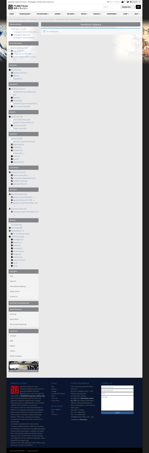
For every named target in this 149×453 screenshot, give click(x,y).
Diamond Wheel (20, 184)
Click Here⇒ (83, 419)
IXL (15, 263)
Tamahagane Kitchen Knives (24, 32)
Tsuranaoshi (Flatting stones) (24, 178)
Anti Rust (13, 314)
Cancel (53, 396)
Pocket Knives (19, 125)
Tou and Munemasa (21, 234)
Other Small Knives (21, 106)
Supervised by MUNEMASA (17, 451)
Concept (13, 336)
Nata (16, 98)
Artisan (41, 19)
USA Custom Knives (21, 120)
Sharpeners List (18, 172)
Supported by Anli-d (32, 451)
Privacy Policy (55, 401)
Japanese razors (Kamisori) (24, 141)
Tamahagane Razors (21, 35)
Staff (11, 341)
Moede (17, 242)
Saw (15, 159)
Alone (16, 156)
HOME (11, 14)
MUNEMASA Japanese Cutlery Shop (33, 396)
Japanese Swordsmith (62, 19)
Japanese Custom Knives (23, 122)
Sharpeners (112, 14)
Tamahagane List (18, 29)
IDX (15, 266)
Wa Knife (70, 14)
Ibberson (17, 257)
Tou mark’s (16, 225)
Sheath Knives (19, 128)
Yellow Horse (19, 260)
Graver (17, 147)
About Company (15, 356)
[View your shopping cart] (123, 2)
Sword (57, 14)
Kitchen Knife (42, 14)
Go (138, 7)
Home (10, 19)
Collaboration (17, 231)
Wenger (17, 254)
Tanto (16, 76)
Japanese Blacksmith (22, 200)
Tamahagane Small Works (23, 38)
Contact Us (14, 296)
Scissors (17, 153)
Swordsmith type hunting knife (25, 103)
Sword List (16, 70)
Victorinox (18, 251)
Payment (13, 281)
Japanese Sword (20, 73)
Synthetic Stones (20, 181)
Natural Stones (20, 175)
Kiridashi (17, 150)
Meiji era (18, 51)
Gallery (12, 346)
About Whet (14, 319)
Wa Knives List (18, 89)
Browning (17, 248)
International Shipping (58, 393)
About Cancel (14, 291)
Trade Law (54, 398)
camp (125, 14)
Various (96, 14)
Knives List (17, 117)
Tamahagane (24, 14)
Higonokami (18, 144)
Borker (16, 245)
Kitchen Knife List (19, 48)
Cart (52, 412)
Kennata (17, 101)
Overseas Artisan (18, 209)
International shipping (17, 286)
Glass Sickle (18, 162)
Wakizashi (17, 79)
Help (137, 14)
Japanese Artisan (49, 19)
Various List (16, 139)
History (12, 351)
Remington (18, 239)
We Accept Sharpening (18, 324)
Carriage (53, 391)
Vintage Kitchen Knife (22, 54)
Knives (84, 14)
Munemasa (16, 228)
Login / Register (56, 409)
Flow (11, 276)
